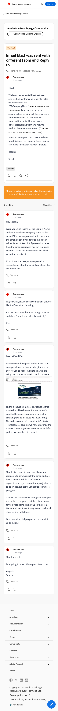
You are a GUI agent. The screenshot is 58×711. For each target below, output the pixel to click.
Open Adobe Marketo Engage (27, 33)
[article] (29, 249)
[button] (15, 70)
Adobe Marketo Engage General (16, 13)
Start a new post (25, 194)
